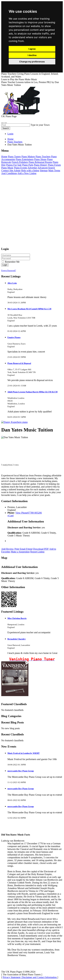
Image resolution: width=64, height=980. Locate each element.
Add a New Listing (26, 173)
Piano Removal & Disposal (19, 363)
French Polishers (20, 162)
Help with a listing (30, 170)
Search (5, 128)
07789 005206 (34, 512)
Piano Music (7, 167)
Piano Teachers (43, 156)
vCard (10, 515)
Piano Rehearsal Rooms (40, 162)
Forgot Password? (8, 270)
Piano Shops (40, 159)
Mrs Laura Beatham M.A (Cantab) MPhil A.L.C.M (29, 309)
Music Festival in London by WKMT (23, 753)
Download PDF (41, 549)
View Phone (21, 512)
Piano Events (20, 167)
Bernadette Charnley (16, 639)
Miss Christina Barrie (17, 618)
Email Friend (26, 549)
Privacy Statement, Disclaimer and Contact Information (30, 977)
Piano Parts (27, 165)
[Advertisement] (32, 212)
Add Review (7, 549)
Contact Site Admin (11, 170)
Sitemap (44, 170)
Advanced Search (46, 167)
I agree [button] (32, 48)
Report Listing (37, 551)
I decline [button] (32, 55)
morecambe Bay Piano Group (20, 771)
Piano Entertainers (25, 159)
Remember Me (12, 261)
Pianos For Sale (14, 165)
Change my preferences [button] (32, 61)
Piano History (40, 165)
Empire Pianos (14, 337)
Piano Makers (28, 156)
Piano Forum (54, 165)
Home (10, 139)
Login (10, 133)
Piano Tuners (14, 156)
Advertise (32, 167)
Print (16, 549)
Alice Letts (12, 283)
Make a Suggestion (20, 551)
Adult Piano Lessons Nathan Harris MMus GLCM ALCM (32, 392)
